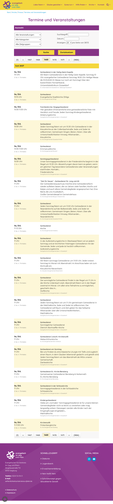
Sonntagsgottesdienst (49, 159)
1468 (38, 60)
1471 (62, 60)
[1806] (76, 60)
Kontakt (101, 5)
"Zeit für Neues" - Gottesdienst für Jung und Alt (59, 181)
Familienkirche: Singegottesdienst (54, 107)
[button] (5, 499)
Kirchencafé (45, 422)
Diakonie (46, 458)
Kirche (91, 5)
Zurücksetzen (66, 52)
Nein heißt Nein (49, 473)
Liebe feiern (38, 5)
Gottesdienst (45, 94)
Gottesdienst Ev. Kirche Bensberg (54, 371)
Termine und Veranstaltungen (35, 12)
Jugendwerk (47, 463)
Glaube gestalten (54, 5)
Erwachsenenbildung (51, 468)
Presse (20, 12)
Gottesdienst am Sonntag (50, 349)
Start (9, 12)
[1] (17, 60)
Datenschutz (11, 490)
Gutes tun (68, 5)
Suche (46, 52)
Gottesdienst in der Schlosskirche (54, 386)
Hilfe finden (80, 5)
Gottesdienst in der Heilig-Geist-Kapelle (56, 72)
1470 (54, 60)
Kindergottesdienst (48, 400)
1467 (30, 60)
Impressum (10, 493)
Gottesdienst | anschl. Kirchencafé (54, 337)
